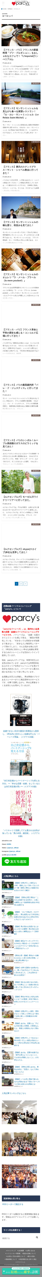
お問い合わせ (31, 1250)
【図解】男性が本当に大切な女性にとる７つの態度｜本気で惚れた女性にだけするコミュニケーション (26, 1000)
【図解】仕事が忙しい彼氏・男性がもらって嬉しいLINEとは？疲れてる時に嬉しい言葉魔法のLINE (26, 1013)
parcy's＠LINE (11, 855)
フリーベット (21, 1262)
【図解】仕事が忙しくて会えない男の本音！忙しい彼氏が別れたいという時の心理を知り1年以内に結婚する (27, 1041)
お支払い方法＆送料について (16, 1256)
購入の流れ (31, 1256)
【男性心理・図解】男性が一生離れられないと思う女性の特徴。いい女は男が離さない (26, 958)
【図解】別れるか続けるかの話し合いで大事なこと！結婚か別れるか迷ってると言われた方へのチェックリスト (26, 986)
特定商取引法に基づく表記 (28, 1259)
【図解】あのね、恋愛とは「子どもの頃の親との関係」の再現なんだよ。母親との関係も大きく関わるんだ (26, 1027)
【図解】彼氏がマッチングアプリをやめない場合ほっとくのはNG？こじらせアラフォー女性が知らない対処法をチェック (26, 944)
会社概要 (21, 1250)
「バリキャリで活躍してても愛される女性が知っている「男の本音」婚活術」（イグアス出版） (21, 833)
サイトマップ (11, 1250)
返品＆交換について (29, 1253)
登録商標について (11, 1259)
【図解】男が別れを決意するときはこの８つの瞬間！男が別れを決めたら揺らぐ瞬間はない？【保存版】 (26, 930)
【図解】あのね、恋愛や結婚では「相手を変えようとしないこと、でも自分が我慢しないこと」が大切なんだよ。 (26, 1056)
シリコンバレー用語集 (13, 1253)
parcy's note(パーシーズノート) (19, 1264)
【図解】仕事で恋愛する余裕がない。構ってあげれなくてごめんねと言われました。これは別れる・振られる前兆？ (26, 971)
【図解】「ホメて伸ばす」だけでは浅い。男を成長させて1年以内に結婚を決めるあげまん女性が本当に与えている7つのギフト (27, 915)
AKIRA (9, 844)
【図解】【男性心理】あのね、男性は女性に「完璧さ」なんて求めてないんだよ (26, 1069)
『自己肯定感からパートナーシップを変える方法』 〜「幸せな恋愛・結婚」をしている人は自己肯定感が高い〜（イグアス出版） (21, 784)
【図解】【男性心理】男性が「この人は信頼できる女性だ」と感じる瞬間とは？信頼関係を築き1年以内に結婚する (27, 901)
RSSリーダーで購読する (12, 1204)
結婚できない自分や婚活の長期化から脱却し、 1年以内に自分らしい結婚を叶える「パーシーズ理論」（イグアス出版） (21, 734)
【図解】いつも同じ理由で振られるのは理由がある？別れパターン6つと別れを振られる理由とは (27, 1081)
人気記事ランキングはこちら (14, 1093)
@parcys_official (12, 848)
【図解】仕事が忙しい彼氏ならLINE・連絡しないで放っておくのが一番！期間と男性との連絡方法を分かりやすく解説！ (26, 886)
